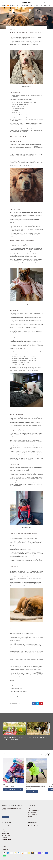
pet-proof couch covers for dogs (28, 542)
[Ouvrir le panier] (50, 2)
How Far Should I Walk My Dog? (38, 737)
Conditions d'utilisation (6, 839)
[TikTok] (37, 825)
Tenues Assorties (43, 5)
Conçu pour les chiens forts (13, 789)
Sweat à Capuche (25, 5)
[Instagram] (31, 825)
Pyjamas (30, 5)
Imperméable (12, 5)
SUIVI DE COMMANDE (32, 814)
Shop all (41, 754)
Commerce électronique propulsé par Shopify (12, 851)
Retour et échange (32, 812)
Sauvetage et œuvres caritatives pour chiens (11, 827)
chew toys (34, 262)
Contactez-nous (5, 833)
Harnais (16, 5)
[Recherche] (47, 2)
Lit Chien (48, 5)
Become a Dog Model (6, 829)
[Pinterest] (34, 825)
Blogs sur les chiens (6, 835)
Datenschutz (4, 837)
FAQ (29, 808)
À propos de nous (6, 831)
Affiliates (30, 816)
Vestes (34, 5)
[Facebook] (28, 825)
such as (30, 262)
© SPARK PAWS (6, 849)
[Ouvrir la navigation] (2, 2)
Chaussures (38, 5)
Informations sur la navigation (34, 810)
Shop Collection (32, 791)
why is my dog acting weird (27, 123)
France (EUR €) (6, 846)
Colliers (20, 5)
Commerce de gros (6, 825)
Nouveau (3, 5)
